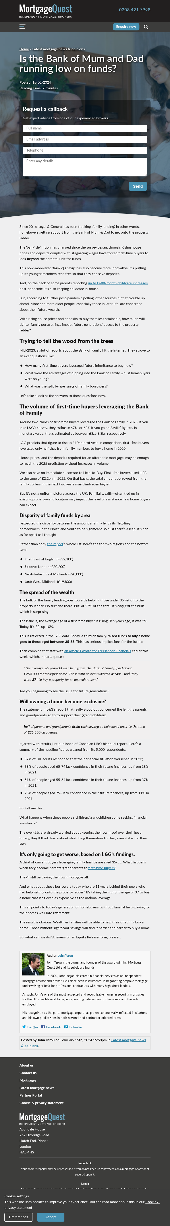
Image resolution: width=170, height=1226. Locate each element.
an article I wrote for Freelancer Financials (97, 651)
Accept (51, 1217)
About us (26, 1065)
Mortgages (27, 1080)
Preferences (18, 1217)
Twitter (32, 1027)
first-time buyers (101, 868)
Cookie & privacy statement (41, 1103)
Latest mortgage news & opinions (58, 49)
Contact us (28, 1073)
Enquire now (126, 26)
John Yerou (65, 955)
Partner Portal (30, 1095)
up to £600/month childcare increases (118, 283)
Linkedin (75, 1027)
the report (55, 544)
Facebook (53, 1027)
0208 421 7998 (135, 10)
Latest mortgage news (36, 1088)
